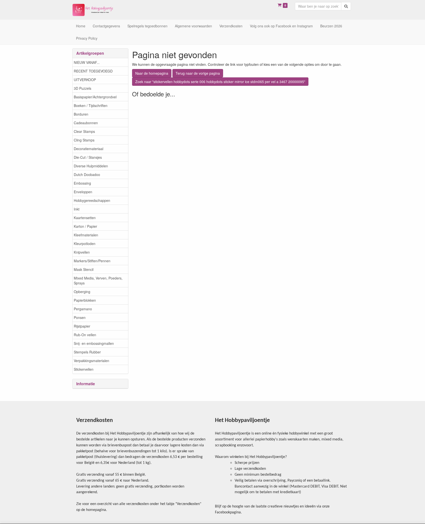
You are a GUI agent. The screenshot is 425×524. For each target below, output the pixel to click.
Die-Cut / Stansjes (88, 157)
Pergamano (83, 308)
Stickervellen (83, 369)
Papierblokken (85, 300)
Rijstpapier (82, 326)
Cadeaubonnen (86, 122)
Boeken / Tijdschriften (90, 105)
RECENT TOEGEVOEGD (93, 71)
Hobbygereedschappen (92, 200)
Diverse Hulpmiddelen (91, 165)
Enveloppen (83, 191)
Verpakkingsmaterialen (91, 360)
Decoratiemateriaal (88, 148)
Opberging (82, 291)
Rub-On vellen (85, 334)
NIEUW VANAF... (87, 62)
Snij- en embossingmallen (94, 343)
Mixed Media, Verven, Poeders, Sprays (98, 280)
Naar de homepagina (151, 73)
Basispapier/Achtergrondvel (95, 96)
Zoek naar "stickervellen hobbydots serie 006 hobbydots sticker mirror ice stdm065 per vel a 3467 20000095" (220, 81)
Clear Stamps (84, 131)
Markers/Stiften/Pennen (92, 260)
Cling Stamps (84, 140)
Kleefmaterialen (86, 234)
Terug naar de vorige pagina (198, 73)
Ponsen (80, 317)
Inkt (76, 209)
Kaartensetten (85, 217)
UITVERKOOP (85, 79)
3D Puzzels (82, 88)
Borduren (81, 114)
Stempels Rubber (87, 351)
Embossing (82, 183)
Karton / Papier (85, 226)
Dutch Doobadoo (87, 174)
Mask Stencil (83, 269)
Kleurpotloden (84, 243)
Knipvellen (82, 252)
